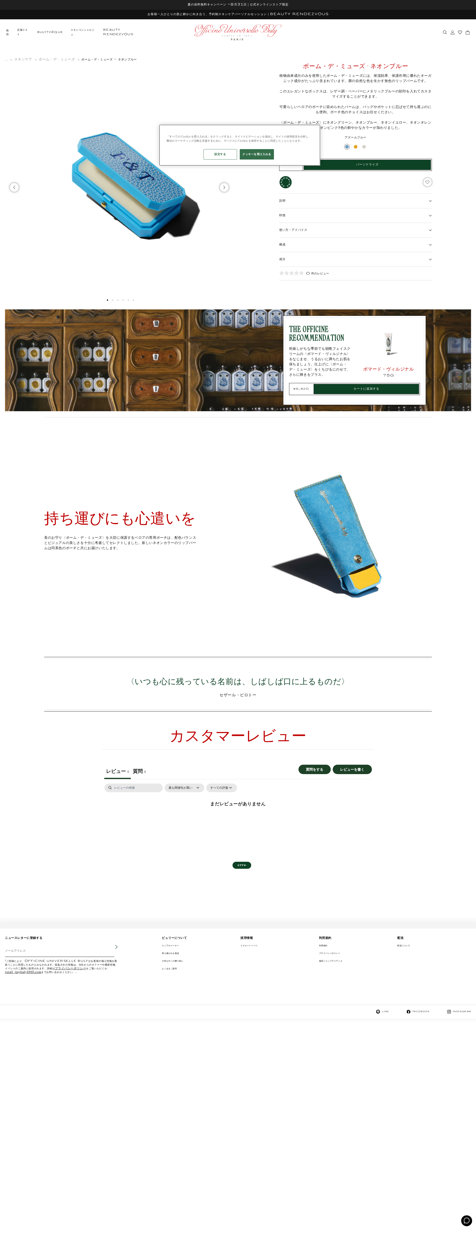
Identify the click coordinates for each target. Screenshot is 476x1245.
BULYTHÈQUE (50, 32)
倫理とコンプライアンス (331, 961)
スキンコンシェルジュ (82, 32)
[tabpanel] (238, 820)
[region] (239, 145)
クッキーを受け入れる (256, 154)
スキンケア (23, 59)
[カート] (467, 32)
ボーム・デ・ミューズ (57, 59)
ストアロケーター (170, 946)
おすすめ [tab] (242, 865)
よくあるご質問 (169, 969)
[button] (107, 300)
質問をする (314, 769)
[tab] (139, 772)
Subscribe (113, 950)
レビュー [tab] (117, 771)
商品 (7, 32)
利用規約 (323, 946)
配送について (403, 946)
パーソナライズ (367, 164)
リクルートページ (249, 946)
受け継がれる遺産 (170, 953)
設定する (220, 154)
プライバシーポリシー (70, 968)
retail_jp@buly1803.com (23, 972)
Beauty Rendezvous (118, 32)
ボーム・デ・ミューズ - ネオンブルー (109, 59)
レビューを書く (352, 769)
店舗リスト (22, 32)
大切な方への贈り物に (172, 961)
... (6, 59)
